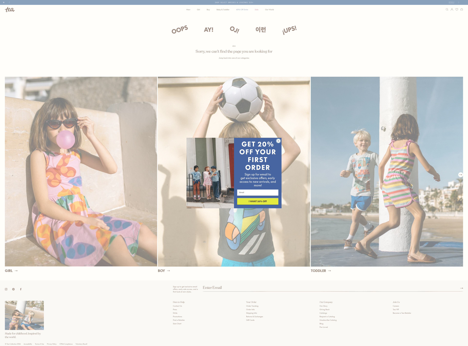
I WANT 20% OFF (258, 201)
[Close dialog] (278, 141)
